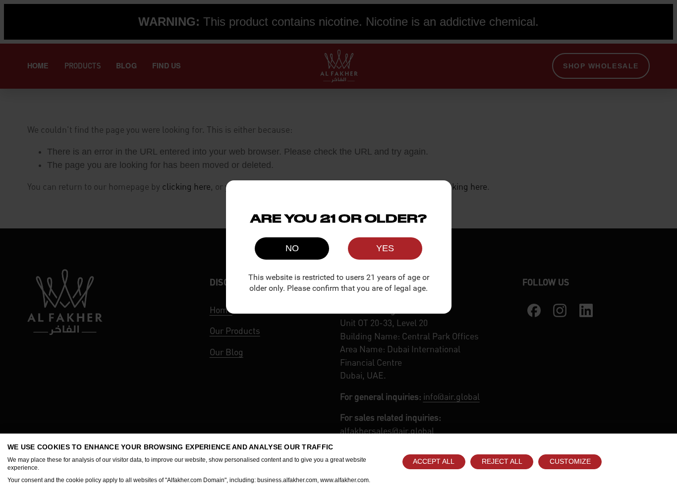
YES (385, 248)
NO (292, 248)
